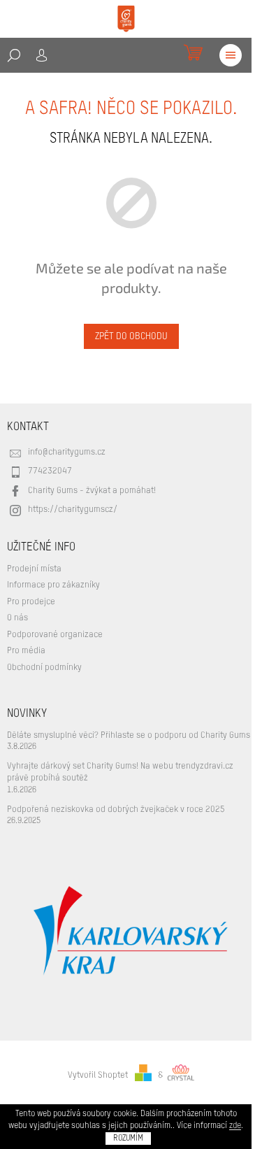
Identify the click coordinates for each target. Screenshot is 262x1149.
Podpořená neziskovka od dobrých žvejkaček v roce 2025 (116, 809)
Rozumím (128, 1138)
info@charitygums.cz (66, 452)
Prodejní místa (34, 568)
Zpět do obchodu (131, 336)
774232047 (50, 471)
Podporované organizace (55, 634)
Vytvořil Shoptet (98, 1075)
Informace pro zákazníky (53, 585)
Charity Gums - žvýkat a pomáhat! (92, 490)
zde (235, 1126)
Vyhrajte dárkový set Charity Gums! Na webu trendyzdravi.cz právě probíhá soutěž (120, 772)
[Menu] (231, 55)
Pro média (26, 650)
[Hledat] (14, 55)
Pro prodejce (31, 601)
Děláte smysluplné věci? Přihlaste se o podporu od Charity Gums (128, 735)
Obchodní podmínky (44, 667)
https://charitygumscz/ (72, 509)
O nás (17, 617)
